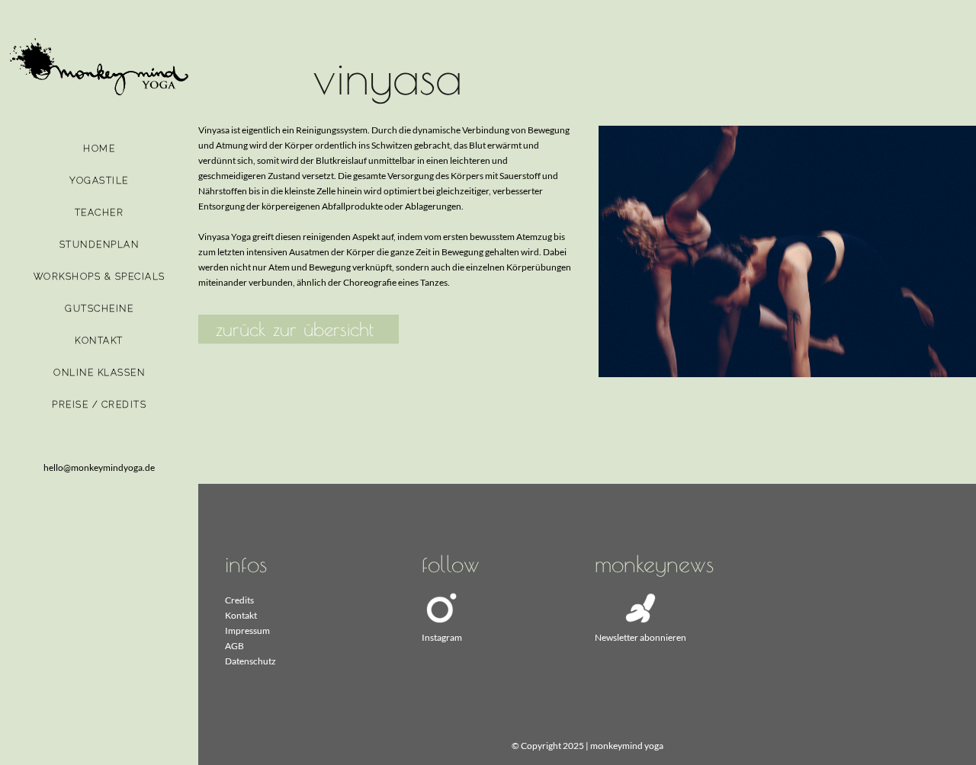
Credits (239, 600)
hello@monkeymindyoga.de (99, 467)
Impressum (247, 630)
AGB (234, 645)
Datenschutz (250, 661)
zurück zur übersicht (295, 329)
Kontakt (241, 615)
